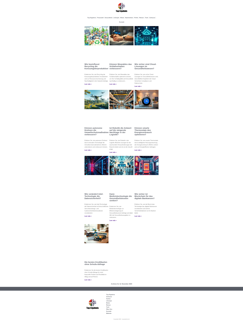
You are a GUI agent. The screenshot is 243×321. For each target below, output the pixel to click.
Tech (146, 17)
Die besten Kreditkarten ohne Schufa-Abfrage (95, 263)
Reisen (141, 17)
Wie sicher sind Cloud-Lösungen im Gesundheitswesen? (145, 66)
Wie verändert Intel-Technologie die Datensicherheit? (93, 196)
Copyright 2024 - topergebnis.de (121, 319)
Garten (108, 298)
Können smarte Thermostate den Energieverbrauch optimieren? (143, 131)
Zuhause (152, 17)
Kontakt (121, 22)
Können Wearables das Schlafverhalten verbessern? (120, 66)
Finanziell (100, 17)
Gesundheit (108, 17)
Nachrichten (129, 17)
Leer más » (88, 84)
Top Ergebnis (91, 17)
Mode (122, 17)
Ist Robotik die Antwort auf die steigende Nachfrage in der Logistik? (120, 131)
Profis (136, 17)
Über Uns (109, 309)
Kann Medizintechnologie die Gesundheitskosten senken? (120, 197)
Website (108, 313)
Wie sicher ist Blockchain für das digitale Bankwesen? (145, 196)
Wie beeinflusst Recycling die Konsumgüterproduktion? (96, 66)
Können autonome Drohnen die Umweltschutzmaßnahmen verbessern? (97, 131)
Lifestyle (116, 17)
